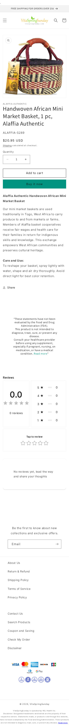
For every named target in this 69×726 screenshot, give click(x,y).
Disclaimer (15, 648)
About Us (14, 562)
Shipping (7, 145)
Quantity (8, 151)
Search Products (19, 622)
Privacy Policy (17, 597)
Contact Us (15, 613)
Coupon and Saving (21, 630)
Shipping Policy (18, 580)
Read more (40, 353)
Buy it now (34, 184)
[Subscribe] (57, 544)
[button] (5, 20)
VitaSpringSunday (39, 704)
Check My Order (19, 639)
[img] (16, 403)
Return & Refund (19, 571)
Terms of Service (19, 588)
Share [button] (11, 287)
